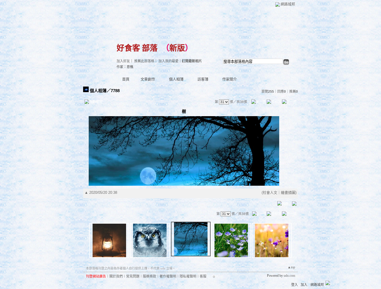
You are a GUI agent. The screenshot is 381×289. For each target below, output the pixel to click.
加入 (304, 285)
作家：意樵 (125, 67)
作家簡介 (229, 79)
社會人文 (270, 192)
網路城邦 (288, 4)
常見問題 (132, 276)
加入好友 (123, 61)
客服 (203, 276)
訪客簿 (202, 79)
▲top (291, 267)
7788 (115, 90)
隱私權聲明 (188, 276)
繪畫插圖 (288, 192)
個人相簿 (176, 79)
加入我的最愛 (168, 61)
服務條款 (149, 276)
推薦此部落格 (144, 61)
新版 (177, 48)
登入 (294, 285)
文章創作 (148, 79)
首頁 (125, 79)
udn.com (289, 276)
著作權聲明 (168, 276)
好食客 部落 (137, 48)
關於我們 (116, 276)
